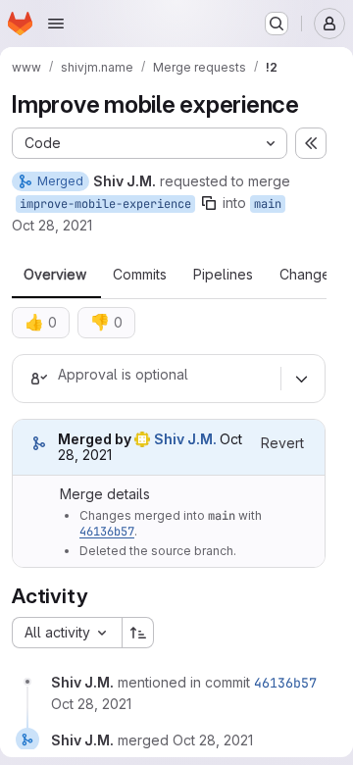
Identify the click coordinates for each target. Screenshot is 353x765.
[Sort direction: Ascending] (138, 632)
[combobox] (67, 632)
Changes (308, 274)
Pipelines (223, 274)
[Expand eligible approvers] (301, 378)
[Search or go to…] (276, 23)
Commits (140, 274)
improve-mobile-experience (105, 204)
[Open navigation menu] (56, 23)
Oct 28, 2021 (52, 225)
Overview (55, 274)
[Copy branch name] (209, 203)
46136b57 (106, 531)
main (267, 204)
